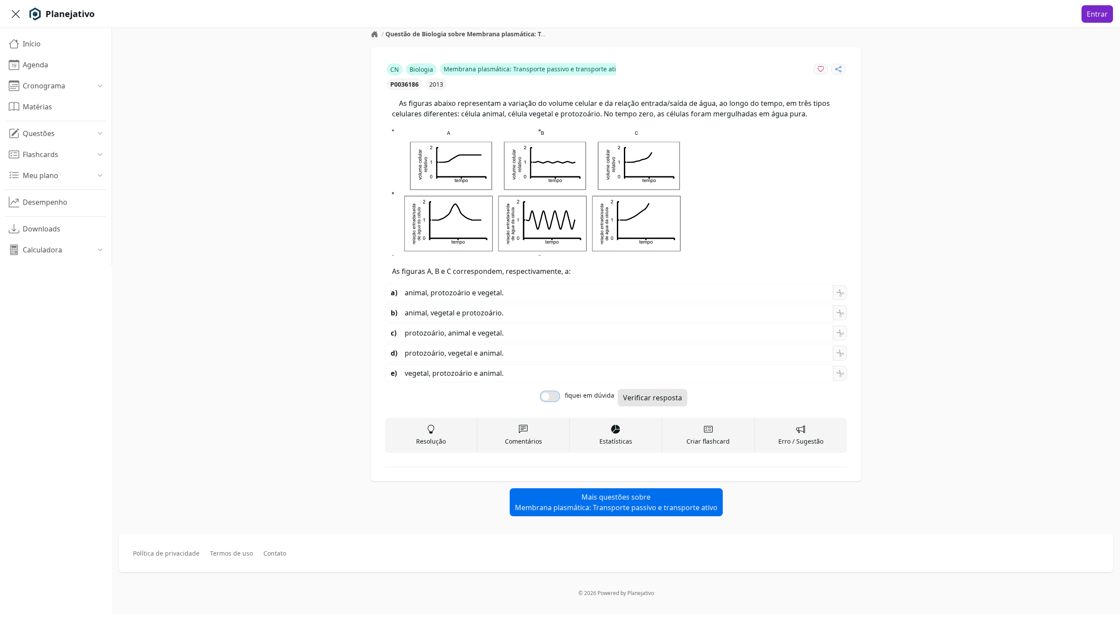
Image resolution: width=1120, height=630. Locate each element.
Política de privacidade (166, 553)
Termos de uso (231, 553)
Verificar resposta (652, 397)
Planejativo (640, 593)
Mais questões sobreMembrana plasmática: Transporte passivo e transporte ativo (616, 502)
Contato (274, 553)
